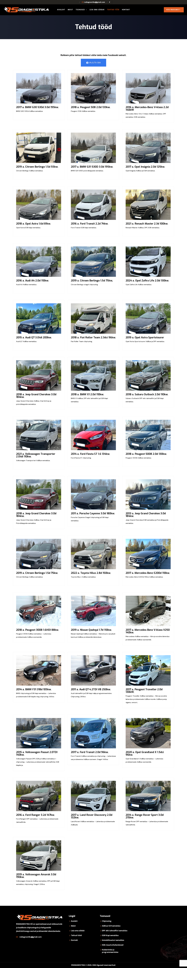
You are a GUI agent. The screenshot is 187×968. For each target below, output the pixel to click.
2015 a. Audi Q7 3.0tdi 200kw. (34, 337)
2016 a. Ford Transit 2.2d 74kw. (89, 223)
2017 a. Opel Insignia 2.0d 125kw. (145, 166)
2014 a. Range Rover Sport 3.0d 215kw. (145, 816)
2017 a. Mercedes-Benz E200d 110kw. (148, 573)
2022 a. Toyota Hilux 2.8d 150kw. (91, 573)
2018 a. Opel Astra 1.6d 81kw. (33, 223)
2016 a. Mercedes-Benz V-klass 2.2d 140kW (147, 108)
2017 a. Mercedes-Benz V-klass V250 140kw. (148, 631)
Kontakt (126, 10)
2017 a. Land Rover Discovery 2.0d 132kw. (91, 816)
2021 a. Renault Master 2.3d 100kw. (147, 223)
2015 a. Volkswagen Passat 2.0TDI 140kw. (36, 753)
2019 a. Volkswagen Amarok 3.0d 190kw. (36, 875)
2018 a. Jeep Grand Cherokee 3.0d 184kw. (36, 395)
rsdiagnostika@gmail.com (94, 2)
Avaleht (61, 10)
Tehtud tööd (113, 10)
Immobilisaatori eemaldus (113, 940)
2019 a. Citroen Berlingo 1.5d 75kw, (92, 280)
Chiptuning (106, 921)
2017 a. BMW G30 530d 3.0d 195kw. (37, 107)
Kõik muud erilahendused (112, 945)
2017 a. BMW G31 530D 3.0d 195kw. (92, 166)
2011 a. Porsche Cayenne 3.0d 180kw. (93, 513)
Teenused (80, 10)
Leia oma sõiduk (96, 10)
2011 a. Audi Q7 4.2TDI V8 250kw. (91, 689)
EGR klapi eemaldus (110, 935)
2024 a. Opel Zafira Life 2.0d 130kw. (147, 280)
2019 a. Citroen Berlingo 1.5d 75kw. (37, 573)
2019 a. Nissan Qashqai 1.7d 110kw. (91, 630)
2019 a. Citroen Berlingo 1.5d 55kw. (37, 166)
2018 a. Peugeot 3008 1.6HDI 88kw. (37, 630)
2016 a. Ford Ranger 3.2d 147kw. (35, 815)
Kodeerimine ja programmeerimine (110, 951)
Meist (70, 10)
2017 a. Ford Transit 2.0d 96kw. (90, 752)
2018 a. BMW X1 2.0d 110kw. (87, 394)
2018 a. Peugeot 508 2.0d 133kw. (90, 107)
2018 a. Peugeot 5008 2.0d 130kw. (146, 454)
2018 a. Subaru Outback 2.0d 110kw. (147, 394)
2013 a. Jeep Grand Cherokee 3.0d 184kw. (146, 514)
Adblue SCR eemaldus (111, 926)
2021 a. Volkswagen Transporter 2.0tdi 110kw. (35, 455)
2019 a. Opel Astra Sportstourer (145, 337)
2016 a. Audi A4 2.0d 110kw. (32, 280)
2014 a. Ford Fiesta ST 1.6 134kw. (90, 454)
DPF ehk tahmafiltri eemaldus (114, 931)
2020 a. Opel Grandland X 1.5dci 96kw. (145, 753)
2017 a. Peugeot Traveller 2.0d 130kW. (144, 690)
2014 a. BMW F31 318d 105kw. (34, 689)
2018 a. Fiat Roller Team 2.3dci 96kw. (93, 337)
